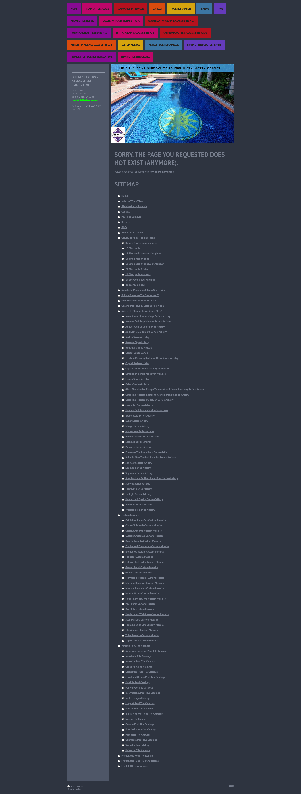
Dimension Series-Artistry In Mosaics (145, 373)
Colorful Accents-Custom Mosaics (143, 530)
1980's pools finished (137, 258)
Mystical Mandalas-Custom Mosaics (144, 588)
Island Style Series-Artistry (140, 415)
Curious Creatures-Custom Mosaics (144, 536)
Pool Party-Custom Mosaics (140, 604)
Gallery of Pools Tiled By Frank (138, 237)
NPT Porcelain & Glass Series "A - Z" (141, 300)
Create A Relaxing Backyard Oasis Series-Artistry (151, 358)
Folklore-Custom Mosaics (139, 556)
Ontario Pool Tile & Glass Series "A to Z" (143, 305)
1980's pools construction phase (143, 253)
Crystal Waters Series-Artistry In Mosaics (147, 368)
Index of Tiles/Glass (132, 201)
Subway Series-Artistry (137, 483)
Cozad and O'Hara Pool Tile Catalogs (145, 677)
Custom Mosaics (130, 515)
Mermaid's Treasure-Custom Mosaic (144, 577)
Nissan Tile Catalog (135, 719)
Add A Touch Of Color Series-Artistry (145, 326)
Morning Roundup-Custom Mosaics (144, 583)
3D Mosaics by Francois (134, 206)
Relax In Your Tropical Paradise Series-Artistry (150, 457)
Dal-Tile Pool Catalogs (137, 682)
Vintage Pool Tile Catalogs (135, 645)
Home (124, 196)
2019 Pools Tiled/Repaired (140, 279)
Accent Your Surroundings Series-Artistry (147, 316)
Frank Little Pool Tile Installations (140, 760)
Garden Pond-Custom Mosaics (141, 567)
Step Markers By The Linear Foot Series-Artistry (151, 478)
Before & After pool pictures (141, 243)
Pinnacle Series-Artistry (138, 447)
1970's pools (132, 248)
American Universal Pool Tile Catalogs (146, 651)
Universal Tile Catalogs (137, 750)
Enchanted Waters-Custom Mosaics (144, 551)
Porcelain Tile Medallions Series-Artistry (147, 452)
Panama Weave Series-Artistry (142, 436)
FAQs (124, 227)
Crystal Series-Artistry (137, 363)
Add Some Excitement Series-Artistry (146, 332)
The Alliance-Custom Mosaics (141, 630)
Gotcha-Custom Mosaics (138, 572)
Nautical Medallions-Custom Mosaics (145, 598)
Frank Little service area (134, 766)
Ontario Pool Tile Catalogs (139, 724)
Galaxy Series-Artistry (137, 384)
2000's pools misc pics (138, 274)
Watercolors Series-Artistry (140, 509)
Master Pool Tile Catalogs (139, 708)
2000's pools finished (137, 269)
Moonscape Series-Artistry (139, 431)
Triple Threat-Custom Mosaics (141, 640)
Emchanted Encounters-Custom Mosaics (147, 546)
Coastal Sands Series (136, 352)
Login (231, 786)
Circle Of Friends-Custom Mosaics (143, 525)
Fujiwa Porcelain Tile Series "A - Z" (140, 295)
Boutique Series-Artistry (138, 347)
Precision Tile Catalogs (137, 734)
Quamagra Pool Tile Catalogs (141, 740)
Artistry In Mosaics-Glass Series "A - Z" (141, 311)
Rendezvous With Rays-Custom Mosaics (147, 614)
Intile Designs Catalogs (137, 698)
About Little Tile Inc (132, 232)
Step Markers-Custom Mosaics (141, 619)
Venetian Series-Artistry (138, 504)
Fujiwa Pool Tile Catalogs (139, 687)
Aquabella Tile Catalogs (138, 656)
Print (73, 786)
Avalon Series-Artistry (137, 337)
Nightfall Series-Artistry (138, 441)
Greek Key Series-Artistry (139, 405)
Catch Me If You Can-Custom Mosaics (145, 520)
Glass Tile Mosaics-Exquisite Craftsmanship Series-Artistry (157, 394)
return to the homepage (160, 171)
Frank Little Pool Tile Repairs (137, 755)
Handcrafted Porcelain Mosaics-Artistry (146, 410)
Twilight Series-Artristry (138, 494)
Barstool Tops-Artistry (137, 342)
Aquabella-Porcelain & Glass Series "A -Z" (144, 290)
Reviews (125, 222)
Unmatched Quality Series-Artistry (144, 499)
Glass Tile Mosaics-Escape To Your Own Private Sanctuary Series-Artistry (164, 389)
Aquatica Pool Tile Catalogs (140, 661)
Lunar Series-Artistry (136, 420)
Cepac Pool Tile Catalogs (138, 666)
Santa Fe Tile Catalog (137, 745)
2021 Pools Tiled (135, 284)
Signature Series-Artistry (138, 473)
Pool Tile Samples (131, 216)
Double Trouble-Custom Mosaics (143, 541)
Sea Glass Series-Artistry (138, 462)
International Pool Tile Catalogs (142, 692)
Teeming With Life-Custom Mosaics (144, 624)
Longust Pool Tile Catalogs (140, 703)
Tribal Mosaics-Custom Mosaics (142, 635)
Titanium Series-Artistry (138, 488)
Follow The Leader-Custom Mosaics (144, 562)
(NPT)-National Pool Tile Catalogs (144, 713)
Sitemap (80, 786)
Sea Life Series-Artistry (138, 468)
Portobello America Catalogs (140, 729)
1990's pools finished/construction (144, 264)
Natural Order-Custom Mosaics (142, 593)
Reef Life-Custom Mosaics (139, 609)
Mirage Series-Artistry (137, 426)
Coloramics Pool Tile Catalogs (141, 672)
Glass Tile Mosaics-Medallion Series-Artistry (149, 400)
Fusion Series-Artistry (137, 379)
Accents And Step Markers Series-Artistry (148, 321)
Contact (125, 211)
